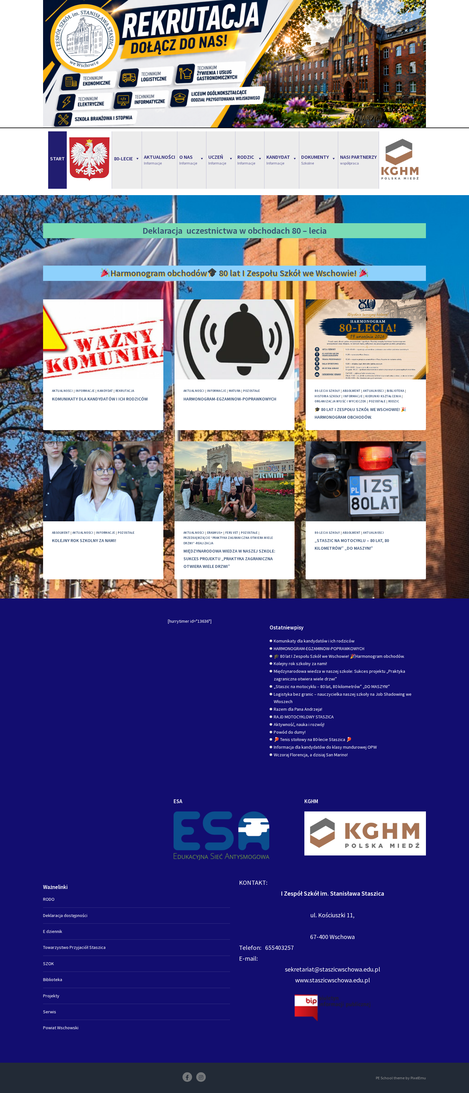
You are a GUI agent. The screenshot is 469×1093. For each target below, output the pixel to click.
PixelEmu (418, 1077)
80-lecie (123, 158)
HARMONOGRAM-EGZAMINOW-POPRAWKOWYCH (229, 399)
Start (57, 158)
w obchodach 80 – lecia (283, 230)
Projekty (51, 996)
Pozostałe (251, 391)
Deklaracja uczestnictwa (190, 230)
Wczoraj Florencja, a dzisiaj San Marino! (311, 755)
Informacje (85, 391)
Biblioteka (395, 391)
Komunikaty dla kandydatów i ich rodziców (100, 399)
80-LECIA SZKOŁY (327, 391)
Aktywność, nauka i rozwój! (299, 724)
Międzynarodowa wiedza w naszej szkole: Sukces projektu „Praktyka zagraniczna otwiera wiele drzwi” (229, 558)
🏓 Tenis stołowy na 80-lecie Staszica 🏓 (313, 739)
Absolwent (351, 391)
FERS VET (231, 533)
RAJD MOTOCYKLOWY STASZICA (304, 717)
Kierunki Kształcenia (383, 396)
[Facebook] (187, 1077)
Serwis (49, 1012)
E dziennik (52, 931)
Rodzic (393, 401)
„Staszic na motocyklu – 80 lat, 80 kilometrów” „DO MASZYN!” (332, 686)
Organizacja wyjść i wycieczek (340, 401)
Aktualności (62, 391)
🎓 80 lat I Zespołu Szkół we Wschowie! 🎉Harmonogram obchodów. (339, 656)
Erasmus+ (215, 533)
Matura (235, 391)
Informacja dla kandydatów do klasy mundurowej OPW (325, 747)
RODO (49, 899)
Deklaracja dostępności (65, 915)
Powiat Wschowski (60, 1028)
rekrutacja (124, 391)
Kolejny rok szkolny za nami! (84, 540)
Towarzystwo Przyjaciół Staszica (74, 947)
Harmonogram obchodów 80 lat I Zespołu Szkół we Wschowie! (234, 273)
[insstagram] (201, 1077)
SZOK (48, 963)
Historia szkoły (327, 396)
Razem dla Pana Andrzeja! (298, 709)
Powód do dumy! (290, 732)
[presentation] (103, 339)
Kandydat (105, 391)
